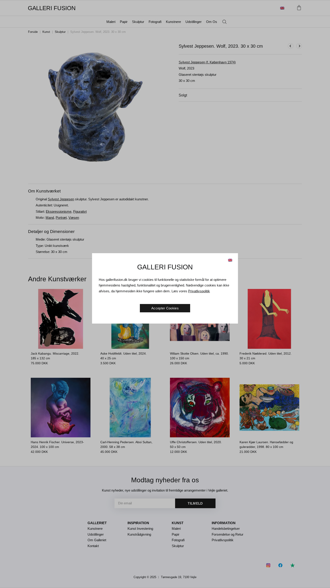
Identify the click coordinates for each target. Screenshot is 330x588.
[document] (165, 294)
